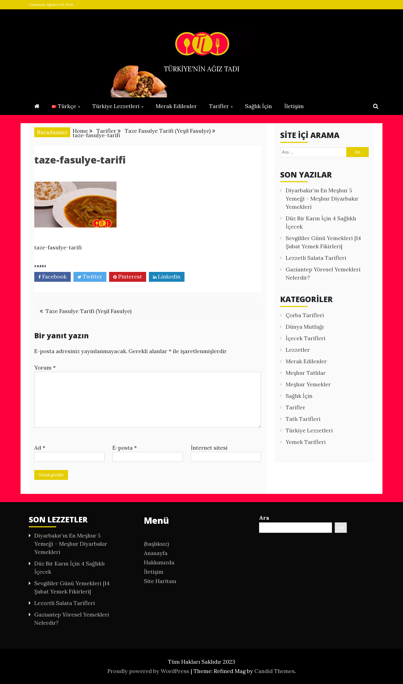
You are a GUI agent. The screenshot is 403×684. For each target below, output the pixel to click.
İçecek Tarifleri (305, 338)
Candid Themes (274, 671)
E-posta (124, 447)
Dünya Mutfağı (305, 326)
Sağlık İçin (258, 106)
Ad (39, 447)
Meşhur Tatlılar (306, 372)
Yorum (45, 367)
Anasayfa (156, 553)
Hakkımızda (159, 562)
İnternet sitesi (209, 447)
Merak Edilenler (176, 106)
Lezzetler (298, 349)
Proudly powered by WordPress (149, 671)
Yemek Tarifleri (306, 441)
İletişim (294, 106)
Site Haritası (160, 581)
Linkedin (168, 276)
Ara (264, 517)
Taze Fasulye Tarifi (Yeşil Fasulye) (89, 311)
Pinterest (129, 276)
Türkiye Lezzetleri (116, 106)
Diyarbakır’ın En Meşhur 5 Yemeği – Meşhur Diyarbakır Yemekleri (322, 198)
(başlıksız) (156, 543)
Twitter (91, 276)
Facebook (54, 276)
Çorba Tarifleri (305, 315)
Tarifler (219, 106)
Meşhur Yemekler (308, 384)
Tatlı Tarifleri (303, 418)
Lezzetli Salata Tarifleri (316, 257)
